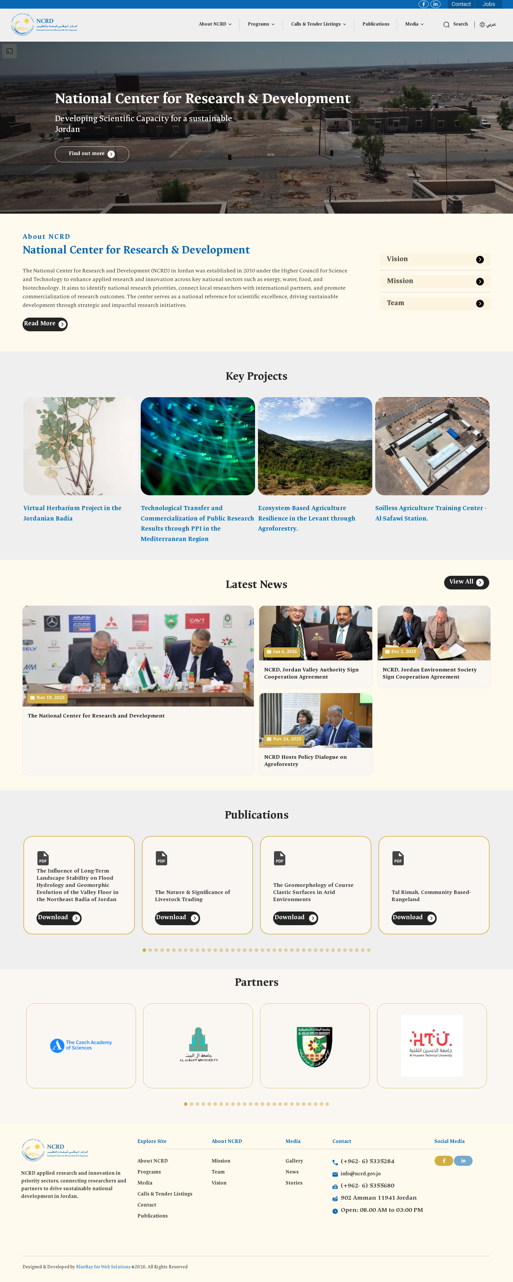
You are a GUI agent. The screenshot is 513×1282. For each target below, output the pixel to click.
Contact (461, 4)
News (292, 1173)
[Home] (44, 24)
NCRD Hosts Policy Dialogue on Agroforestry (305, 761)
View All (461, 582)
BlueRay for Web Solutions (104, 1267)
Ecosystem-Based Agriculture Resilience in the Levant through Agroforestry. (306, 519)
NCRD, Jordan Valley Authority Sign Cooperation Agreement (311, 674)
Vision (397, 259)
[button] (144, 950)
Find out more (86, 154)
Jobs (488, 4)
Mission (400, 281)
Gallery (294, 1162)
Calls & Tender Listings (316, 24)
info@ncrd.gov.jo (361, 1174)
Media (411, 24)
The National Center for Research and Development (96, 716)
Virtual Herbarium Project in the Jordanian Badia (72, 514)
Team (395, 303)
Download (54, 918)
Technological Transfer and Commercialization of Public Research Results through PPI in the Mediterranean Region (197, 524)
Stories (294, 1184)
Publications (376, 24)
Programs (258, 24)
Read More (40, 324)
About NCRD (212, 24)
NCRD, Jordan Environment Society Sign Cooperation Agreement (430, 674)
